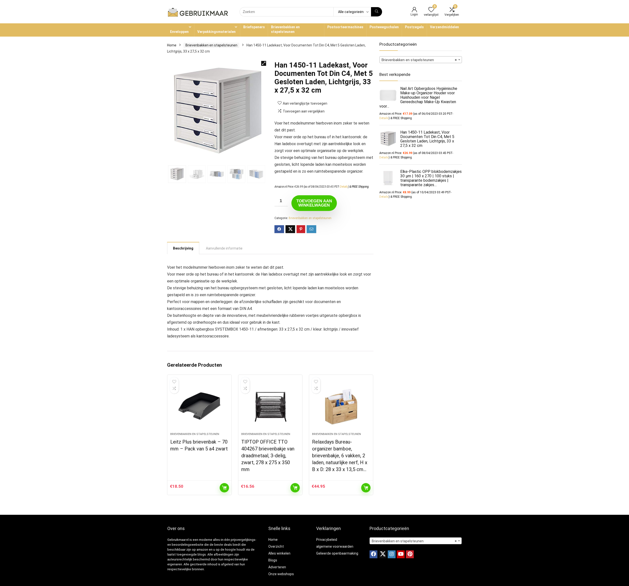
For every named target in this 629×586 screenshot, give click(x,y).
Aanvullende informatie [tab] (224, 248)
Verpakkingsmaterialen (216, 32)
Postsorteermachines (345, 27)
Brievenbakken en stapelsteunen (285, 29)
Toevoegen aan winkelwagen (314, 203)
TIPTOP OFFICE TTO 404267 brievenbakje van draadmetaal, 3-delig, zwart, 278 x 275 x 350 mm (267, 455)
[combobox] (420, 59)
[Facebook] (373, 554)
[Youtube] (401, 554)
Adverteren (277, 567)
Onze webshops (281, 574)
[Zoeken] (376, 11)
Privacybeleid (326, 540)
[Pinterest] (410, 554)
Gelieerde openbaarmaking (337, 553)
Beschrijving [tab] (183, 248)
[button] (263, 63)
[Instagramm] (392, 554)
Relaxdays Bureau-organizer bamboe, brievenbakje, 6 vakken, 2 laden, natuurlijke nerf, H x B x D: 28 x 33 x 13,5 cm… (339, 455)
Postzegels (414, 27)
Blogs (272, 560)
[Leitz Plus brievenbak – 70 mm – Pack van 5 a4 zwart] (199, 406)
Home (171, 45)
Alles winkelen (279, 553)
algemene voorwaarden (334, 546)
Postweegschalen (384, 27)
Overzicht (276, 546)
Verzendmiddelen (444, 27)
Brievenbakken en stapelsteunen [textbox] (419, 60)
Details (344, 186)
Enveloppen (179, 32)
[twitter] (382, 554)
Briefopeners (254, 27)
